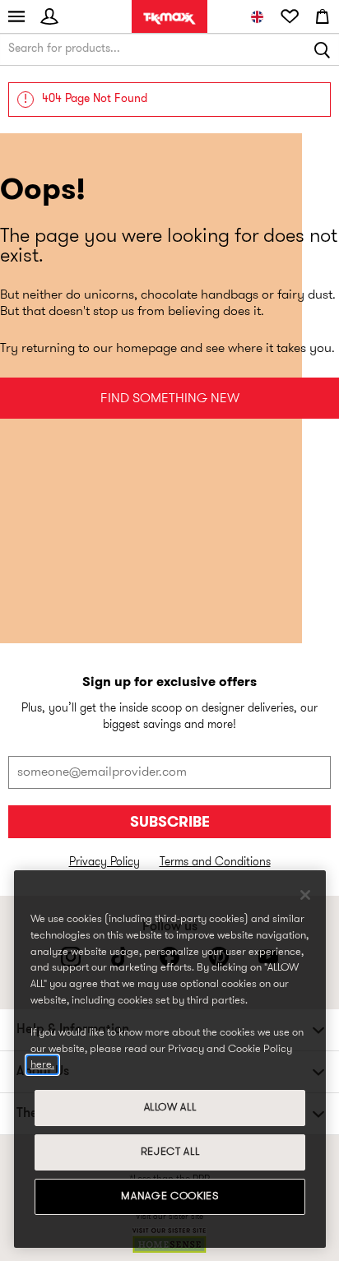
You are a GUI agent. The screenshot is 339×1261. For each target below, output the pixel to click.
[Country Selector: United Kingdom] (256, 16)
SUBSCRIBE (170, 823)
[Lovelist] (289, 16)
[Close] (305, 895)
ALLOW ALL (170, 1107)
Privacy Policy (104, 862)
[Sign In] (49, 16)
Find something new (169, 399)
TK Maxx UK (169, 18)
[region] (170, 1059)
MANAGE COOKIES (169, 1196)
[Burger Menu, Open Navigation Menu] (16, 16)
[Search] (322, 49)
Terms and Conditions (215, 862)
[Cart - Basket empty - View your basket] (322, 16)
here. (42, 1064)
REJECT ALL (170, 1152)
